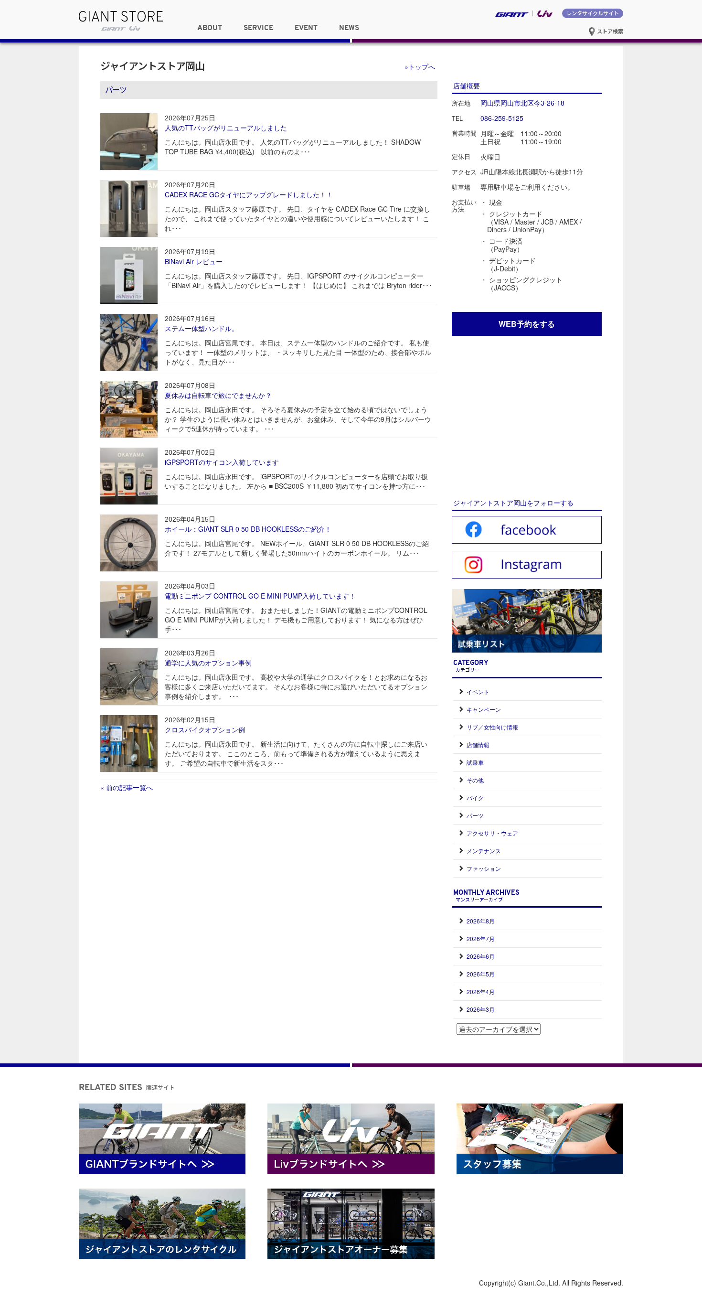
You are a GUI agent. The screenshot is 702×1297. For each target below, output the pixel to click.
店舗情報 (478, 744)
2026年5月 (481, 974)
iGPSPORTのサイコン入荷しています (222, 462)
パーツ (475, 815)
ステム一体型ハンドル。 (201, 328)
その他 (475, 780)
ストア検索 (609, 31)
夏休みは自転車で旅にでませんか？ (218, 395)
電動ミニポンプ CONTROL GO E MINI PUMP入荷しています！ (260, 595)
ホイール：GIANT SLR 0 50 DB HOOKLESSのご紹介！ (248, 529)
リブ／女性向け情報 (492, 727)
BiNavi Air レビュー (194, 261)
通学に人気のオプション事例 (208, 662)
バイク (475, 797)
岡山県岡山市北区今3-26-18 (522, 102)
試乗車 (475, 762)
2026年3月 (481, 1009)
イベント (478, 691)
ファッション (484, 868)
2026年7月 (481, 938)
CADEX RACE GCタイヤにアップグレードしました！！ (249, 194)
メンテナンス (484, 851)
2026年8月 (481, 921)
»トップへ (419, 66)
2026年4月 (481, 991)
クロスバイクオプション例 (205, 729)
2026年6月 (481, 956)
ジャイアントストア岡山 (152, 65)
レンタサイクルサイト (592, 13)
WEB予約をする (527, 323)
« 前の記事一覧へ (126, 787)
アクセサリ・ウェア (492, 833)
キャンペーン (484, 709)
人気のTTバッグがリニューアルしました (226, 127)
